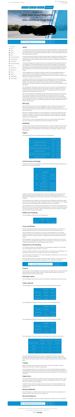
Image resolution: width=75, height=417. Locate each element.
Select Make (25, 7)
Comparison (12, 46)
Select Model (33, 7)
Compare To (41, 7)
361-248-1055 (65, 3)
